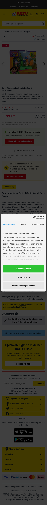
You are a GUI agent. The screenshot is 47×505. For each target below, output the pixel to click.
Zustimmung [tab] (9, 224)
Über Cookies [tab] (37, 224)
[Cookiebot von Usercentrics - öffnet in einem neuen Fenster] (33, 217)
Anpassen (22, 277)
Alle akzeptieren (23, 269)
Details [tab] (23, 224)
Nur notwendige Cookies (23, 286)
